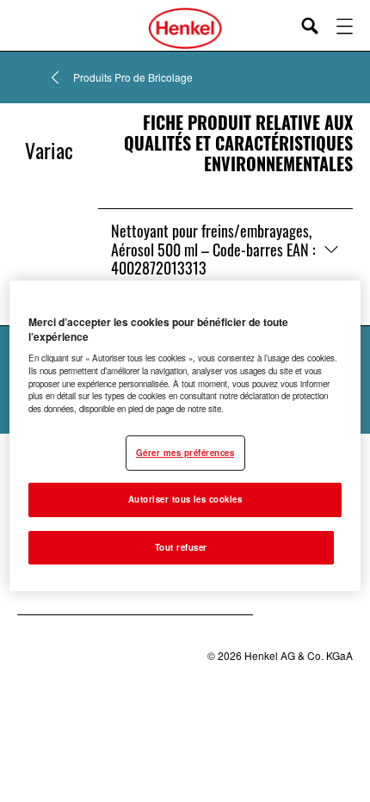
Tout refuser (181, 547)
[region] (185, 436)
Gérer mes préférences (185, 453)
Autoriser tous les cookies (185, 499)
